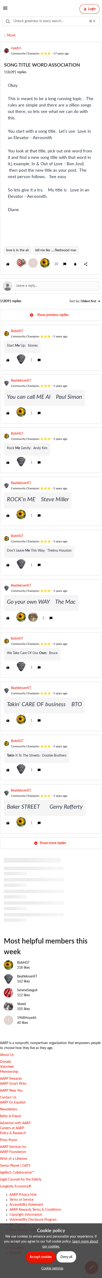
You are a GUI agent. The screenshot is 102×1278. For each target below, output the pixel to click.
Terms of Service (21, 1199)
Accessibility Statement (26, 1204)
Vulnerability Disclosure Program (33, 1219)
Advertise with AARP (15, 1123)
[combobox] (51, 21)
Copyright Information (25, 1214)
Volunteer (7, 1067)
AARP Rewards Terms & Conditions (35, 1209)
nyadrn (16, 48)
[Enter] (7, 21)
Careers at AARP (12, 1128)
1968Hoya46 (26, 1018)
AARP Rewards (11, 1078)
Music (11, 35)
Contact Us (8, 1097)
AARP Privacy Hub (23, 1194)
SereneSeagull (27, 990)
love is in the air (17, 250)
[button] (5, 10)
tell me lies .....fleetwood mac (56, 250)
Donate (5, 1062)
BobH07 (17, 331)
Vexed (21, 1004)
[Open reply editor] (51, 286)
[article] (51, 347)
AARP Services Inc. (13, 1147)
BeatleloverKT (21, 380)
